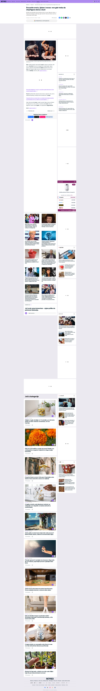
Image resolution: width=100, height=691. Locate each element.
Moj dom (32, 4)
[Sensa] (4, 1)
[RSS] (52, 687)
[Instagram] (50, 687)
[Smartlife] (57, 682)
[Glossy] (49, 682)
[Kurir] (31, 682)
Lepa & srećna (43, 70)
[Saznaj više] (74, 247)
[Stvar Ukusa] (68, 682)
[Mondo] (36, 682)
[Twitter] (47, 687)
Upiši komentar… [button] (32, 313)
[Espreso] (40, 682)
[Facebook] (45, 687)
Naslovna (27, 4)
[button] (54, 18)
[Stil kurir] (46, 682)
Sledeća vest (50, 110)
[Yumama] (63, 682)
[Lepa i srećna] (53, 682)
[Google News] (55, 687)
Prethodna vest (31, 110)
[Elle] (44, 682)
